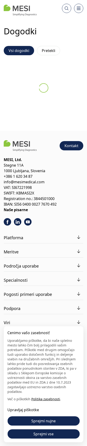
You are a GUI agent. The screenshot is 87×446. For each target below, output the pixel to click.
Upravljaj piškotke (23, 409)
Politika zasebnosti (45, 399)
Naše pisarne (16, 209)
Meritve (11, 252)
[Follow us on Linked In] (17, 222)
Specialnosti (16, 280)
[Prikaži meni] (78, 8)
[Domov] (20, 10)
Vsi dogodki (19, 50)
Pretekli (48, 50)
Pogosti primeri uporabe (28, 294)
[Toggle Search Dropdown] (66, 8)
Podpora (12, 308)
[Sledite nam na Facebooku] (7, 222)
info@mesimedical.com (24, 181)
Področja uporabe (21, 266)
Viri (7, 322)
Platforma (13, 237)
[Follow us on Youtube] (28, 222)
